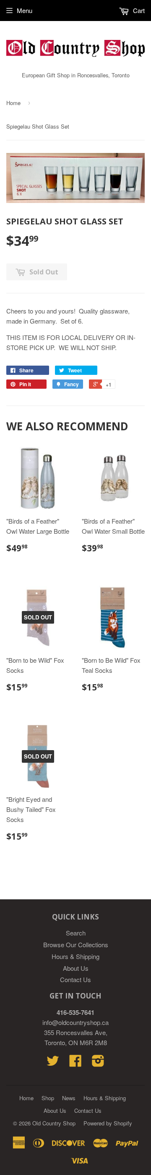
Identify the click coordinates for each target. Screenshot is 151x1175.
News (69, 1098)
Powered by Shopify (107, 1123)
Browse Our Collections (75, 944)
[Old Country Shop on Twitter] (53, 1063)
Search (76, 932)
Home (13, 103)
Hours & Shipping (75, 956)
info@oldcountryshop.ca (75, 1022)
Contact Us (75, 979)
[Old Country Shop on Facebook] (75, 1063)
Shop (48, 1098)
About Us (76, 968)
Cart (138, 10)
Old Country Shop (54, 1123)
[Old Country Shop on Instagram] (98, 1063)
